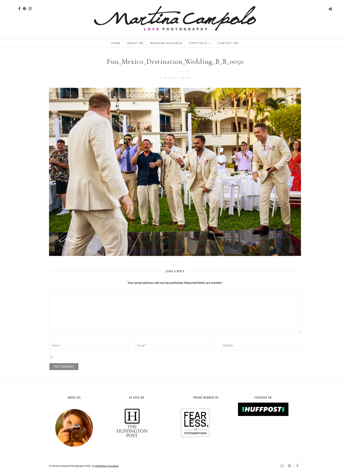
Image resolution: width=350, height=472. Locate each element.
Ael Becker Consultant (107, 465)
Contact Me (228, 43)
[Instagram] (30, 9)
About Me (135, 43)
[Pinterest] (24, 9)
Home (116, 43)
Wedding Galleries (166, 43)
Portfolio (198, 43)
